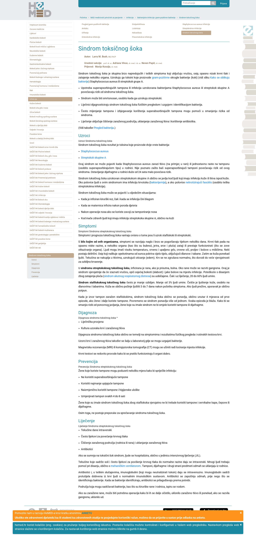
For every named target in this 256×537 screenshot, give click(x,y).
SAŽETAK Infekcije (38, 195)
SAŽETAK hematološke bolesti (42, 226)
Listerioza (136, 28)
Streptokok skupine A (93, 157)
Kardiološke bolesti (38, 38)
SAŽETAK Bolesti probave (40, 169)
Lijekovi (33, 33)
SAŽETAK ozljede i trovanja (41, 213)
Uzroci (34, 260)
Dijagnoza (36, 268)
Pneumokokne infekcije (142, 37)
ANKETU (87, 513)
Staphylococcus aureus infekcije (196, 24)
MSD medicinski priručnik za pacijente (107, 17)
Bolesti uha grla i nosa (39, 108)
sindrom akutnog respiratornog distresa (127, 276)
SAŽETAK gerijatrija (38, 243)
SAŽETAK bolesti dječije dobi (42, 208)
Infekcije (130, 17)
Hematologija (35, 82)
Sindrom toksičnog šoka (189, 17)
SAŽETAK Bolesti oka (39, 200)
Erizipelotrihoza (138, 24)
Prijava (223, 3)
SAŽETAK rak (35, 248)
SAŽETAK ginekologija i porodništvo (44, 235)
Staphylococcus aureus (94, 151)
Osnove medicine (37, 29)
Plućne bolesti (35, 42)
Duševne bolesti (36, 55)
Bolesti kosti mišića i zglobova (42, 47)
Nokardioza (137, 33)
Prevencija (36, 272)
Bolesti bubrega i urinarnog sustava (44, 77)
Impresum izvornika (38, 25)
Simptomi (35, 264)
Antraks (85, 28)
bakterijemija (157, 182)
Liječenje (35, 276)
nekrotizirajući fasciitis (199, 182)
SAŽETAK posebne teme (40, 239)
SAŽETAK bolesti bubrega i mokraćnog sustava (49, 221)
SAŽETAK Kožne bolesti (39, 186)
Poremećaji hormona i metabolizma (44, 86)
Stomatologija (35, 60)
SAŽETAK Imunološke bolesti (42, 191)
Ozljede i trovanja (37, 130)
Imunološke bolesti (38, 95)
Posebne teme (36, 134)
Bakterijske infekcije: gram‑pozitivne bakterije (156, 17)
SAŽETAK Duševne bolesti (41, 165)
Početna (83, 17)
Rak (31, 90)
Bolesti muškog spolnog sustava (43, 117)
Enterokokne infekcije (91, 37)
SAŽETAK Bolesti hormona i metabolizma (47, 182)
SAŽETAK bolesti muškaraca (42, 230)
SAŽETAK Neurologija (39, 160)
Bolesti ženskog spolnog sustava (43, 121)
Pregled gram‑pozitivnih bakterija (95, 24)
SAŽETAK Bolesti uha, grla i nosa (43, 156)
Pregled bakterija (104, 127)
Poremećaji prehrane (38, 73)
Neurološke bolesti (37, 51)
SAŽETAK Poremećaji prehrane (43, 178)
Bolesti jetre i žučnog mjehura (42, 68)
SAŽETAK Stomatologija (40, 204)
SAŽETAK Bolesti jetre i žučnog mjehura (46, 173)
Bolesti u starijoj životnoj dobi (42, 138)
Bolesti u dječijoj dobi (38, 125)
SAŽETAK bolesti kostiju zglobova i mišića (47, 217)
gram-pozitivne (161, 77)
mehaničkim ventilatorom (126, 465)
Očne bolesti (35, 112)
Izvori (32, 143)
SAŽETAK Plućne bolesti (40, 152)
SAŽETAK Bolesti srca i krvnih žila (44, 147)
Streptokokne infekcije (192, 28)
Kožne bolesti (35, 103)
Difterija (85, 33)
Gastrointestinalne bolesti (40, 64)
